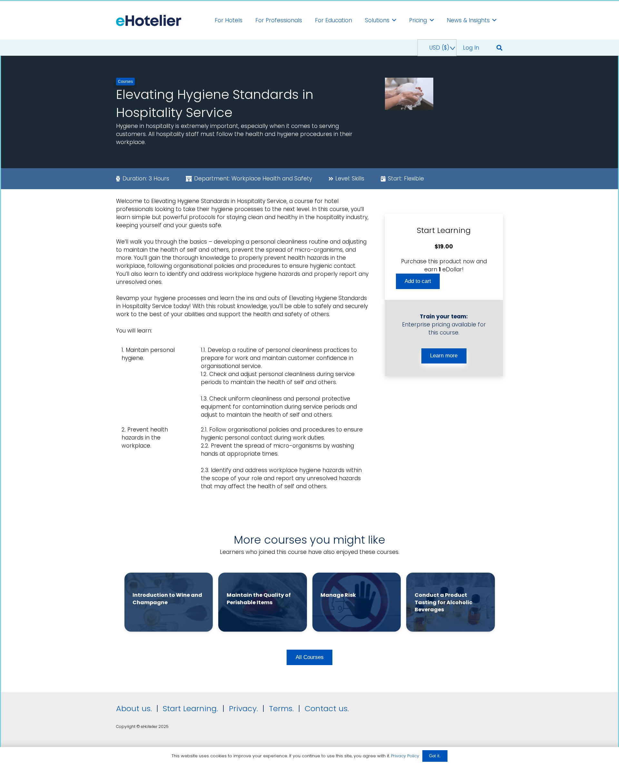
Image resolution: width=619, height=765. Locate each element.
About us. (134, 708)
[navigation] (437, 47)
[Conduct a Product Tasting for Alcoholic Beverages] (450, 602)
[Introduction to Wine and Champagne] (168, 602)
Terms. (281, 708)
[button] (499, 48)
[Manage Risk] (356, 602)
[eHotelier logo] (148, 20)
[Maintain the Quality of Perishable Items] (262, 602)
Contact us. (327, 708)
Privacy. (243, 708)
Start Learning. (189, 708)
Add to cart (418, 281)
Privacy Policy (405, 756)
